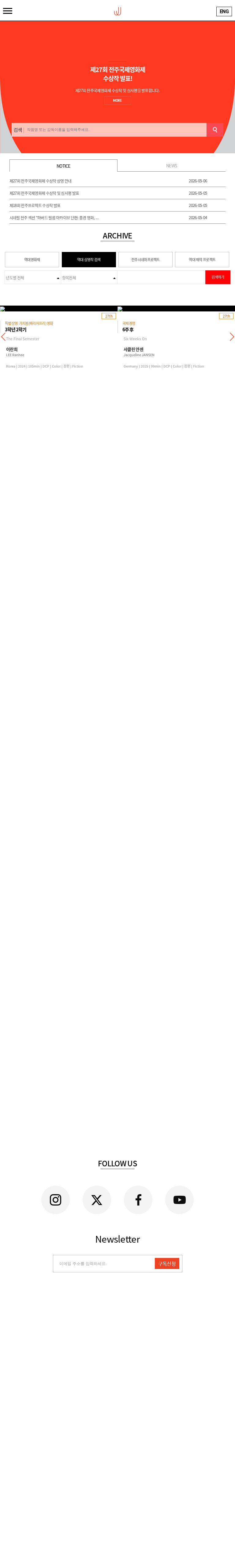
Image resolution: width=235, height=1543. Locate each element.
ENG (224, 11)
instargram (55, 1200)
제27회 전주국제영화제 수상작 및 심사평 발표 (44, 193)
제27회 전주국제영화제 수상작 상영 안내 (40, 181)
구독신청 (167, 1263)
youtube (179, 1200)
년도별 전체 (15, 277)
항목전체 (69, 277)
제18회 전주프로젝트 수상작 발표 (34, 205)
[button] (232, 337)
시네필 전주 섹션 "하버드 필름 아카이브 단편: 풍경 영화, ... (54, 217)
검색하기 (217, 277)
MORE (117, 100)
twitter (97, 1200)
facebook (138, 1200)
